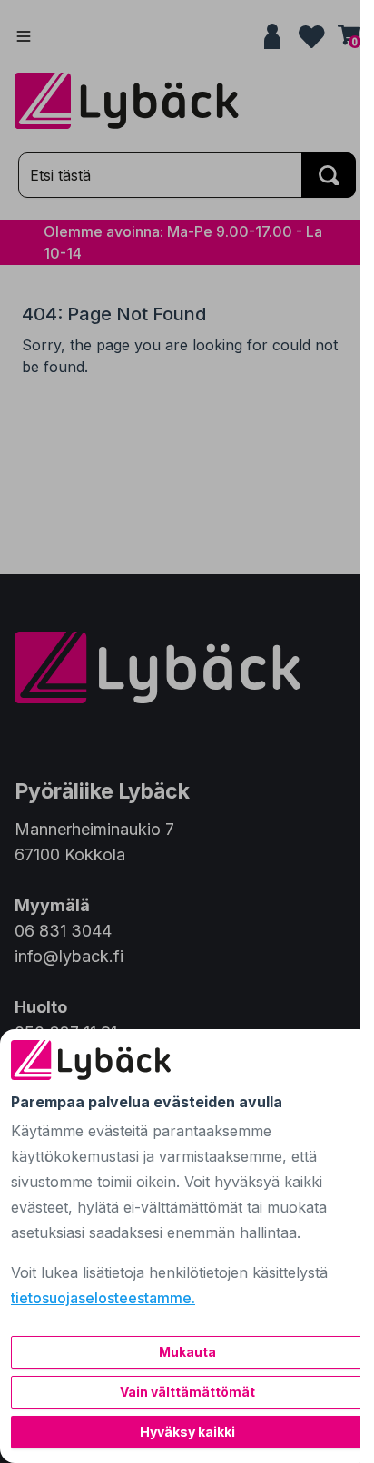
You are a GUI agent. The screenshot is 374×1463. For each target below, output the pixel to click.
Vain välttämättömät (187, 1391)
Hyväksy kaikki (187, 1431)
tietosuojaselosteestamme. (103, 1298)
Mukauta (187, 1352)
